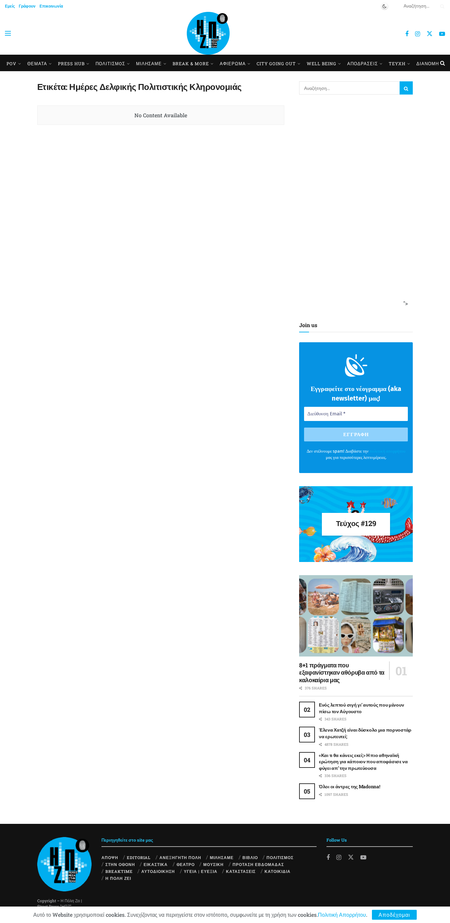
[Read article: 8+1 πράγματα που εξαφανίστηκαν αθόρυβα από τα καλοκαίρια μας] (356, 616)
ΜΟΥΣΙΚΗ (213, 864)
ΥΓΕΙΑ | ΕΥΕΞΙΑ (200, 871)
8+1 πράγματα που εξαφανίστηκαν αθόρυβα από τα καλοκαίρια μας (341, 672)
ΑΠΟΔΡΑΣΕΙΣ (362, 64)
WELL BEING (321, 64)
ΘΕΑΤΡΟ (186, 864)
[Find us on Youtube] (442, 34)
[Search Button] (441, 6)
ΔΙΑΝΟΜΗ (427, 64)
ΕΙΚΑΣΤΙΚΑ (156, 864)
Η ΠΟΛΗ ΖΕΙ (118, 878)
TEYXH (397, 64)
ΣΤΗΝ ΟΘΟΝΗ (120, 864)
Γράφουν (27, 6)
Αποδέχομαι (394, 914)
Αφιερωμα (233, 64)
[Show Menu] (8, 33)
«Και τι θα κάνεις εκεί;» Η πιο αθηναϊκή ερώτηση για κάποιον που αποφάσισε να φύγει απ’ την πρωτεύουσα (363, 761)
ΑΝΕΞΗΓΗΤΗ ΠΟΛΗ (180, 857)
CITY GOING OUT (276, 64)
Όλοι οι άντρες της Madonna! (349, 786)
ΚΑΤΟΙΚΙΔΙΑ (278, 871)
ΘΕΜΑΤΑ (37, 64)
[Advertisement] (353, 206)
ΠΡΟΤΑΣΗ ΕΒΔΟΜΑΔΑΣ (258, 864)
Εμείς (10, 6)
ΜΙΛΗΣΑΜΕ (149, 64)
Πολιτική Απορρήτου (342, 914)
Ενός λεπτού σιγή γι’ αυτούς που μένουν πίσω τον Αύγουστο (361, 708)
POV (11, 64)
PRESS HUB (71, 64)
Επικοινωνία (51, 6)
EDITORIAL (139, 857)
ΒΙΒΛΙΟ (250, 857)
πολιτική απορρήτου (387, 451)
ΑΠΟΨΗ (109, 857)
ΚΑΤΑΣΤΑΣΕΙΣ (241, 871)
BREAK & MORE (191, 64)
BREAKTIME (119, 871)
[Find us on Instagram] (417, 34)
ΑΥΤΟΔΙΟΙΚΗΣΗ (158, 871)
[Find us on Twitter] (430, 33)
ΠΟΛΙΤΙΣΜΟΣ (280, 857)
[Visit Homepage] (208, 33)
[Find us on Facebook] (406, 34)
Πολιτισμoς (110, 64)
